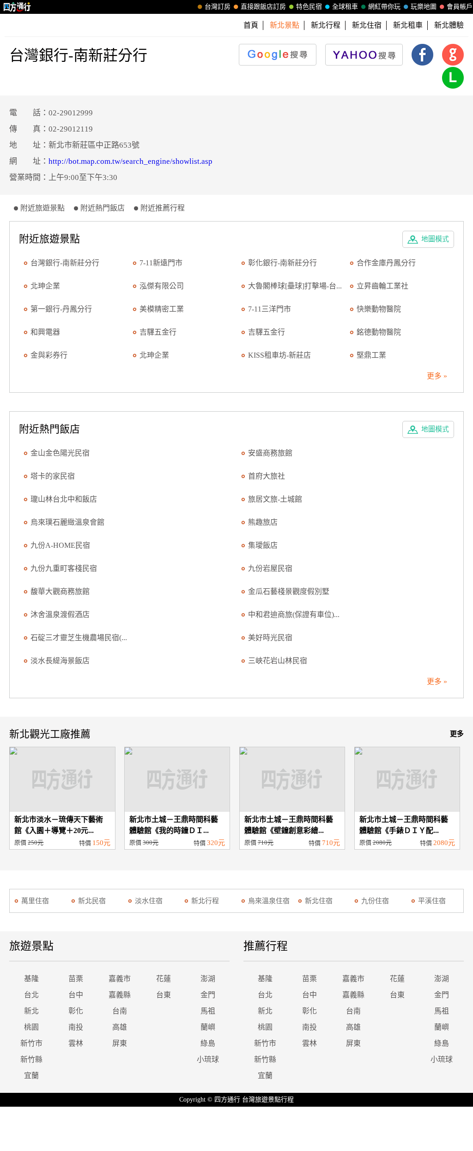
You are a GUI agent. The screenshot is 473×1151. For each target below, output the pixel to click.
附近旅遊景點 (42, 208)
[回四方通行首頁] (17, 7)
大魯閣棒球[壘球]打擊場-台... (295, 286)
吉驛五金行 (157, 332)
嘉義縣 (120, 995)
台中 (75, 995)
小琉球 (208, 1059)
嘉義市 (120, 979)
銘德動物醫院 (379, 332)
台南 (119, 1011)
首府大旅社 (266, 476)
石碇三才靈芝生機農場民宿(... (78, 637)
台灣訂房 (217, 6)
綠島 (207, 1043)
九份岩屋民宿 (270, 568)
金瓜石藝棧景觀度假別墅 (288, 591)
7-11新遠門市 (160, 263)
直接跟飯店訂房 (263, 6)
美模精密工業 (161, 309)
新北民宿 (92, 901)
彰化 (75, 1011)
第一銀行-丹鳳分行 (61, 309)
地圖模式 (435, 239)
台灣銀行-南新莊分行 (64, 263)
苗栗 (75, 979)
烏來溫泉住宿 (269, 901)
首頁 (250, 25)
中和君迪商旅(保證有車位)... (294, 614)
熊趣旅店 (263, 522)
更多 (457, 733)
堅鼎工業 (371, 355)
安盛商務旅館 (270, 453)
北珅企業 (45, 286)
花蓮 (163, 979)
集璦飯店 (263, 545)
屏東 (119, 1043)
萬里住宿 (35, 901)
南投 (75, 1027)
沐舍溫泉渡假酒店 (60, 614)
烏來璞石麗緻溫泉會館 (67, 522)
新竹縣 (31, 1059)
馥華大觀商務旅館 (60, 591)
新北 (31, 1011)
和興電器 (45, 332)
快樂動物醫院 (379, 309)
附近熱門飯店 (102, 208)
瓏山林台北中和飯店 (63, 499)
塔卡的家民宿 (52, 476)
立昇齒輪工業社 (382, 286)
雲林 (75, 1043)
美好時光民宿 (270, 637)
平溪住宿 (432, 901)
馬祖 (207, 1011)
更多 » (437, 376)
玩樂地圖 (424, 6)
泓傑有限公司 (161, 286)
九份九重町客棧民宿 (63, 568)
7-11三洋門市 (269, 309)
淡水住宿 (149, 901)
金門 (207, 995)
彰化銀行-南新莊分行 (282, 263)
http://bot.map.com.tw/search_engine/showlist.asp (130, 161)
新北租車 (408, 25)
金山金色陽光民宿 (60, 453)
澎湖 (207, 979)
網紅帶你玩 (384, 6)
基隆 (31, 979)
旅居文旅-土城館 (275, 499)
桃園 (31, 1027)
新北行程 (325, 25)
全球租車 (345, 6)
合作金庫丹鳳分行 (386, 263)
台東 (163, 995)
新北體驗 (449, 25)
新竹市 (31, 1043)
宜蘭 (31, 1075)
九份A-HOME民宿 (60, 545)
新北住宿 (367, 25)
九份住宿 (375, 901)
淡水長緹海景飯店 (60, 661)
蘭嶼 (207, 1027)
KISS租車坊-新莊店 (279, 355)
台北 (31, 995)
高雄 (119, 1027)
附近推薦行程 (162, 208)
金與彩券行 (48, 355)
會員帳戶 (460, 6)
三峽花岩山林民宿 (277, 661)
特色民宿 (309, 6)
